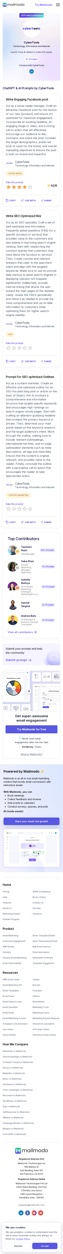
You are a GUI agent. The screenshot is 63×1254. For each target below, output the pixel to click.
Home (7, 884)
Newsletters (39, 1001)
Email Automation (41, 952)
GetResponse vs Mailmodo (16, 1112)
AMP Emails (8, 946)
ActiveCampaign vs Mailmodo (17, 1056)
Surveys (7, 952)
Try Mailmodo (43, 4)
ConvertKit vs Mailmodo (14, 1134)
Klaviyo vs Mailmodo (13, 1067)
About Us (7, 908)
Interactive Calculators (44, 1024)
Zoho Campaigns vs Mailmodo (18, 1090)
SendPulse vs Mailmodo (15, 1101)
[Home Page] (13, 5)
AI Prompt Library (41, 1029)
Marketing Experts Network (46, 1018)
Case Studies (9, 1035)
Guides (36, 979)
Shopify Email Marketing (15, 957)
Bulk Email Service (42, 946)
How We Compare (15, 1044)
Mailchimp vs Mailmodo (14, 1051)
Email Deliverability (12, 963)
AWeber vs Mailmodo (13, 1117)
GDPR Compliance (42, 891)
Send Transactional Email (45, 941)
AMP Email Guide (11, 979)
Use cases (8, 1029)
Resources (10, 972)
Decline (18, 1246)
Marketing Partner (11, 913)
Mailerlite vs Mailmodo (14, 1073)
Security (37, 908)
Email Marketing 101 (12, 985)
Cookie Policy (23, 1238)
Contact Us (38, 902)
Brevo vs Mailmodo (12, 1079)
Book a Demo (39, 897)
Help (5, 897)
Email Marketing (10, 935)
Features (7, 902)
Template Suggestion (43, 963)
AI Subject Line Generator (15, 1024)
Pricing (6, 891)
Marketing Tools (41, 1007)
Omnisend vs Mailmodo (14, 1084)
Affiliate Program (11, 919)
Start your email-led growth (31, 821)
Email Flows (8, 996)
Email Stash (8, 1012)
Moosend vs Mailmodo (14, 1095)
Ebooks (36, 985)
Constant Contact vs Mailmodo (18, 1062)
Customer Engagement (14, 941)
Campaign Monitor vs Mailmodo (18, 1123)
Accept (45, 1246)
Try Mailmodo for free (31, 729)
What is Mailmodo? (31, 754)
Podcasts (37, 990)
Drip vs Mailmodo (11, 1106)
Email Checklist (10, 1007)
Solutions (37, 913)
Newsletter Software (43, 957)
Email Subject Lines (12, 1001)
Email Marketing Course (14, 1018)
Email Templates (11, 990)
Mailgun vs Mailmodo (13, 1128)
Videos (36, 996)
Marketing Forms (41, 1012)
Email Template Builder (44, 935)
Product (8, 928)
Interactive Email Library (44, 1035)
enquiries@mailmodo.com (31, 1205)
